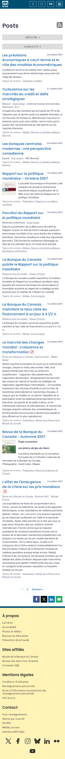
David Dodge (19, 103)
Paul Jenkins (17, 158)
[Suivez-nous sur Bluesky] (37, 743)
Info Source (8, 698)
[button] (36, 599)
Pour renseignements (14, 714)
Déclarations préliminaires (14, 250)
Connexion (10, 665)
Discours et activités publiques (45, 132)
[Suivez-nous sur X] (8, 743)
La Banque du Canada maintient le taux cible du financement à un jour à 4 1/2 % (29, 309)
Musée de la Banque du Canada (20, 656)
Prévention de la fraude (15, 640)
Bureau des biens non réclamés (20, 661)
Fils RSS (6, 723)
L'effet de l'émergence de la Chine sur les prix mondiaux (31, 484)
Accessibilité (9, 627)
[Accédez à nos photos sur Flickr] (56, 743)
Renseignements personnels (18, 686)
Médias (26, 132)
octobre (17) (31, 46)
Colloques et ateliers (32, 80)
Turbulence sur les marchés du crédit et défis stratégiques (25, 94)
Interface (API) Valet (13, 731)
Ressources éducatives (15, 635)
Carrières (7, 622)
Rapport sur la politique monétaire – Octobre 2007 (25, 176)
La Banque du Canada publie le (30, 264)
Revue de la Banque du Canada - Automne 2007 (25, 356)
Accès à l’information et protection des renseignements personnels (24, 692)
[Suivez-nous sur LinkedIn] (47, 743)
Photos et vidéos (11, 631)
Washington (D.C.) (11, 106)
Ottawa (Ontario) (37, 273)
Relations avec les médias (14, 273)
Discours (6, 135)
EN (50, 4)
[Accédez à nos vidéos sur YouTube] (32, 753)
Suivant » (37, 589)
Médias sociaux (11, 727)
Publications (28, 201)
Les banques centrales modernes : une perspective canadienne (26, 149)
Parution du (23, 215)
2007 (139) (31, 37)
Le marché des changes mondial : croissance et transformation (23, 347)
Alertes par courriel (13, 718)
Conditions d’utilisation (15, 681)
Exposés (6, 165)
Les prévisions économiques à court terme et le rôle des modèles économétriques (32, 60)
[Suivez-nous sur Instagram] (28, 743)
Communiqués (38, 296)
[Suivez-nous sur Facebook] (18, 743)
